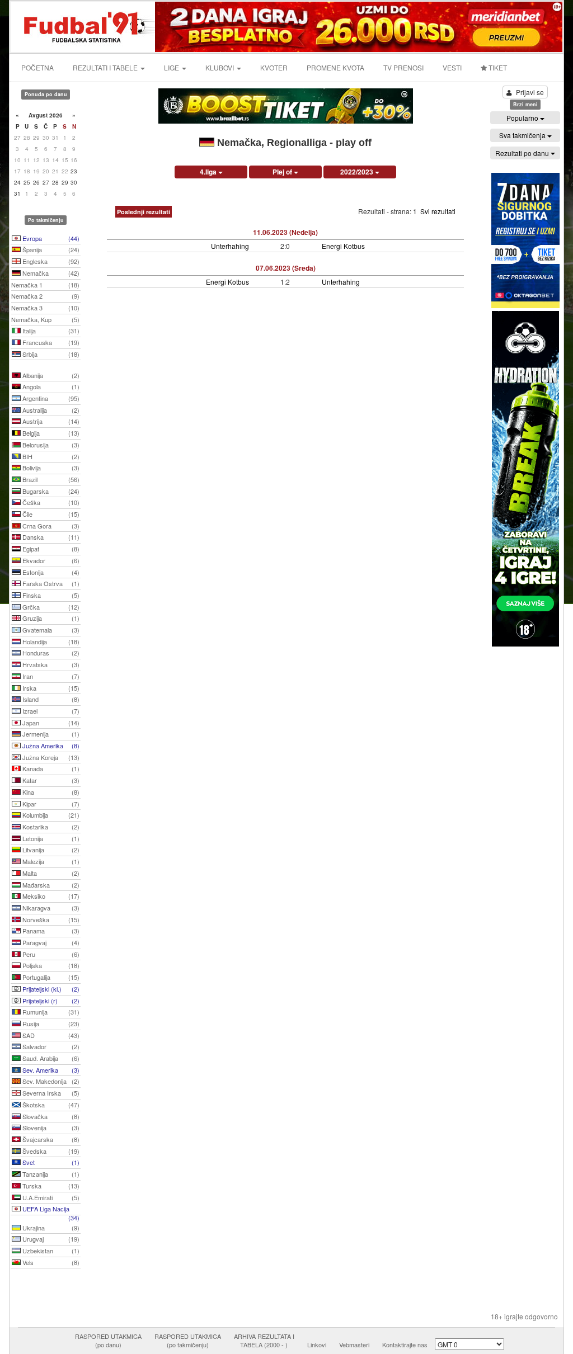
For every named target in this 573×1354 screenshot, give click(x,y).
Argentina (50, 398)
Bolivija (50, 467)
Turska (50, 1185)
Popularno (523, 117)
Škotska (50, 1104)
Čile (50, 513)
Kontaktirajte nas (405, 1344)
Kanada (50, 768)
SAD (50, 1035)
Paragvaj (50, 942)
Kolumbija (50, 814)
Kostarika (50, 826)
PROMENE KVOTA (335, 67)
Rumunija (50, 1011)
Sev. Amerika (50, 1069)
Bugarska (50, 491)
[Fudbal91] (83, 25)
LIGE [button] (172, 67)
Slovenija (50, 1127)
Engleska (50, 261)
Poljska (50, 965)
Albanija (50, 375)
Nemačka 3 (45, 307)
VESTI (452, 67)
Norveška (50, 919)
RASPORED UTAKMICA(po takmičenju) (187, 1341)
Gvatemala (50, 629)
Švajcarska (50, 1139)
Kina (50, 791)
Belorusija (50, 444)
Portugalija (50, 977)
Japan (50, 722)
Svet (50, 1162)
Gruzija (50, 618)
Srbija (50, 354)
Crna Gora (50, 525)
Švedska (50, 1151)
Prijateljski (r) (50, 1000)
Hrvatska (50, 664)
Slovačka (50, 1116)
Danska (50, 536)
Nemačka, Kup (45, 319)
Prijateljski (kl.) (50, 988)
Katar (50, 780)
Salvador (50, 1046)
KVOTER (274, 67)
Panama (50, 930)
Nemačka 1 (45, 284)
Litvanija (50, 849)
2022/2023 (357, 172)
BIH (50, 456)
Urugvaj (50, 1238)
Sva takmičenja (523, 135)
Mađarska (50, 884)
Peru (50, 954)
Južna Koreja (50, 757)
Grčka (50, 606)
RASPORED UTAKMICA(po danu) (108, 1341)
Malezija (50, 861)
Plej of (283, 172)
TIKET (497, 67)
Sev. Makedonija (50, 1081)
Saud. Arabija (50, 1058)
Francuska (50, 342)
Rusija (50, 1023)
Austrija (50, 421)
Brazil (50, 479)
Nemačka (50, 272)
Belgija (50, 432)
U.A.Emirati (50, 1197)
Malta (50, 873)
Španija (50, 249)
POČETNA (37, 67)
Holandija (50, 641)
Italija (50, 330)
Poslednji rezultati (143, 211)
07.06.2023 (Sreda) (286, 268)
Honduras (50, 652)
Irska (50, 687)
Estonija (50, 572)
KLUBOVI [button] (220, 67)
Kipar (50, 803)
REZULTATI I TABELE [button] (106, 67)
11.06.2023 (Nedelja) (285, 232)
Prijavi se (530, 92)
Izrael (50, 710)
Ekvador (50, 560)
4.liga (209, 172)
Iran (50, 676)
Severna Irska (50, 1092)
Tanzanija (50, 1173)
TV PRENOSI (403, 67)
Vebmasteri (354, 1344)
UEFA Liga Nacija (50, 1209)
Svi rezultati (437, 211)
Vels (50, 1262)
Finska (50, 595)
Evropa (50, 238)
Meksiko (50, 895)
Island (50, 699)
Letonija (50, 838)
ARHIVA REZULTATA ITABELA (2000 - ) (264, 1341)
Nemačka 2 (45, 295)
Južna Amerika (50, 745)
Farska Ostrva (50, 583)
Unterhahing (230, 246)
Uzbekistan (50, 1250)
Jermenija (50, 733)
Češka (50, 502)
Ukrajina (50, 1227)
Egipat (50, 548)
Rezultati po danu (523, 153)
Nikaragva (50, 907)
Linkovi (316, 1344)
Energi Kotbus (343, 246)
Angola (50, 386)
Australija (50, 409)
